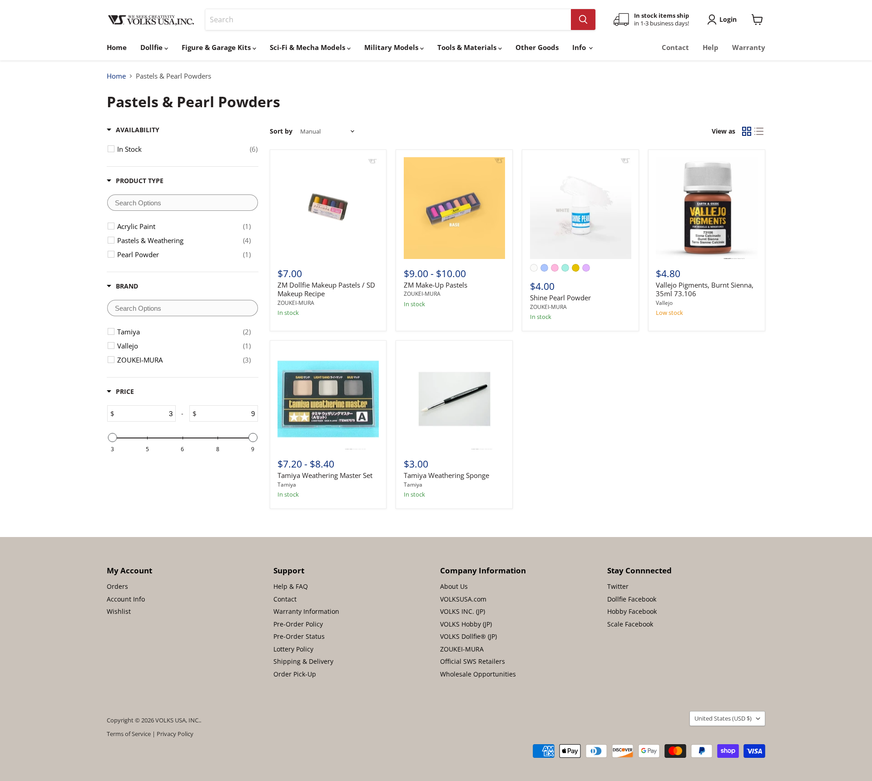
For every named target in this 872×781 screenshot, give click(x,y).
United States (723, 718)
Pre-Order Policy (298, 624)
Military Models (392, 47)
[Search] (583, 19)
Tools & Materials (467, 47)
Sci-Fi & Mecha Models (308, 47)
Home (117, 47)
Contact (675, 47)
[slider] (112, 437)
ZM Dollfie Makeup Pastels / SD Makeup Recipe (326, 289)
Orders (117, 586)
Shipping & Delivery (303, 661)
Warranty (748, 47)
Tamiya (286, 484)
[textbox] (182, 202)
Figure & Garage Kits (217, 47)
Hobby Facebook (632, 611)
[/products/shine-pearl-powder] (580, 208)
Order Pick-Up (294, 674)
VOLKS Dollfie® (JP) (468, 636)
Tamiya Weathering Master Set (324, 475)
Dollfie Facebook (631, 599)
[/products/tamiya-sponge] (454, 398)
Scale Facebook (630, 624)
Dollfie (152, 47)
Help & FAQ (290, 586)
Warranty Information (306, 611)
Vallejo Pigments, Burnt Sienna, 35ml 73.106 (704, 289)
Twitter (618, 586)
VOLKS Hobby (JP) (466, 624)
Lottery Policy (293, 649)
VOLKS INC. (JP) (462, 611)
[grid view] (746, 131)
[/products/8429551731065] (706, 208)
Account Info (126, 599)
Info (580, 47)
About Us (454, 586)
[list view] (759, 131)
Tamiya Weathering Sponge (446, 475)
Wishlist (119, 611)
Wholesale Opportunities (478, 674)
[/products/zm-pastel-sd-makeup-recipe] (328, 208)
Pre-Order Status (299, 636)
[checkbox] (187, 149)
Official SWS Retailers (472, 661)
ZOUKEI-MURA (295, 303)
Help (710, 47)
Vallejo (664, 303)
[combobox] (388, 19)
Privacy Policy (175, 734)
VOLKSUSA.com (463, 599)
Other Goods (537, 47)
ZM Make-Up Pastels (435, 284)
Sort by (281, 131)
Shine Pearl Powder (560, 297)
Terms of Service (129, 734)
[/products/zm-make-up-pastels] (454, 208)
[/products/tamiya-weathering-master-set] (328, 398)
